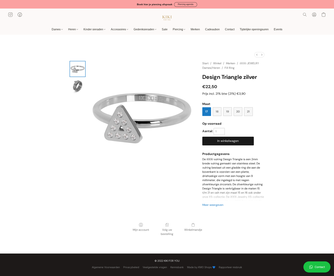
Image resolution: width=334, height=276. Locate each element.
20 (238, 111)
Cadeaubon (212, 29)
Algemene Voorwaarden (106, 267)
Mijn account (141, 230)
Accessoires (119, 29)
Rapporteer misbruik (230, 267)
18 (217, 111)
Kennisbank (177, 267)
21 (248, 111)
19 (227, 111)
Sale (165, 29)
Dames (56, 29)
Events (278, 29)
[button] (185, 4)
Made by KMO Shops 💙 (201, 267)
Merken (195, 29)
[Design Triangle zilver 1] (78, 86)
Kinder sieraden (94, 29)
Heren (72, 29)
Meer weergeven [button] (212, 205)
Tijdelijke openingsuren (254, 29)
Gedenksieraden (144, 29)
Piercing (178, 29)
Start (205, 63)
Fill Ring (229, 68)
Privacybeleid (131, 267)
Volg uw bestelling (167, 232)
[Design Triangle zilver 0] (78, 69)
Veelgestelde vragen (155, 267)
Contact (229, 29)
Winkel (217, 63)
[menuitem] (257, 54)
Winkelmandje (193, 230)
